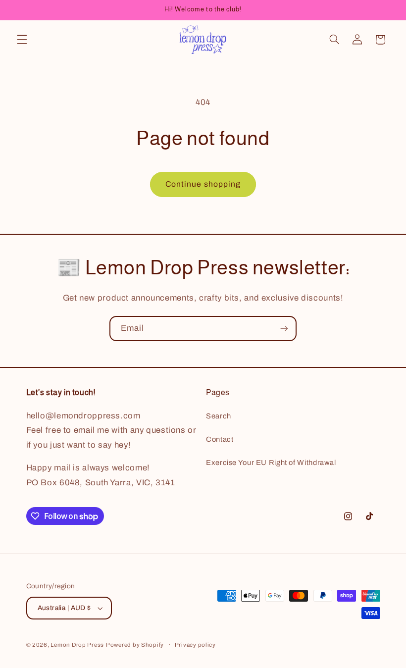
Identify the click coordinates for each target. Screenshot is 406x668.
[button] (21, 39)
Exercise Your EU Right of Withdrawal (271, 462)
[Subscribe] (284, 328)
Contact (219, 439)
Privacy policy (195, 645)
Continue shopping (203, 184)
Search (218, 416)
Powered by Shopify (135, 645)
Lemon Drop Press (77, 645)
